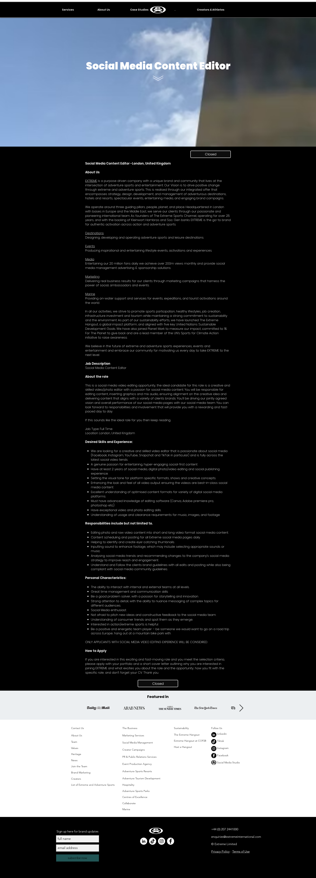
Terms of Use (241, 851)
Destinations (94, 233)
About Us (76, 735)
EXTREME (91, 181)
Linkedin (222, 733)
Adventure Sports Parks (136, 791)
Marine (90, 294)
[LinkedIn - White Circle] (143, 841)
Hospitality (128, 784)
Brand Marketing (81, 772)
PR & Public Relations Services (139, 756)
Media (89, 259)
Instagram (223, 748)
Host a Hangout (183, 747)
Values (74, 748)
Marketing (92, 276)
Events (90, 246)
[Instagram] (213, 748)
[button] (68, 9)
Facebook (222, 755)
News (74, 760)
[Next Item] (241, 708)
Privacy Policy (220, 851)
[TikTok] (213, 741)
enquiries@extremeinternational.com (236, 837)
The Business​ (129, 728)
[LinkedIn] (213, 734)
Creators (76, 778)
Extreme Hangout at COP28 (190, 740)
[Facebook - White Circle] (170, 841)
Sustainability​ (181, 728)
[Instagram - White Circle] (161, 841)
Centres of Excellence (134, 797)
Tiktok (220, 741)
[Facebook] (213, 755)
